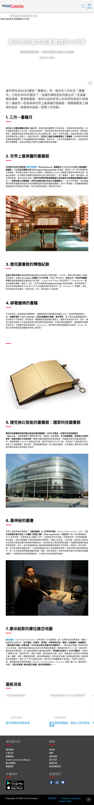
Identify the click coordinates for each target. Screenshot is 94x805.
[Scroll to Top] (88, 799)
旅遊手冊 (53, 763)
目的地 (52, 749)
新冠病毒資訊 (55, 766)
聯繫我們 (10, 766)
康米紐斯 (10, 639)
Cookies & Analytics (71, 798)
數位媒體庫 (11, 763)
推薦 (51, 753)
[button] (83, 6)
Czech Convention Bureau (18, 760)
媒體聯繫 (10, 756)
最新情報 (53, 756)
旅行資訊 (53, 760)
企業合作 (10, 753)
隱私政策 (52, 798)
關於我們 (10, 749)
